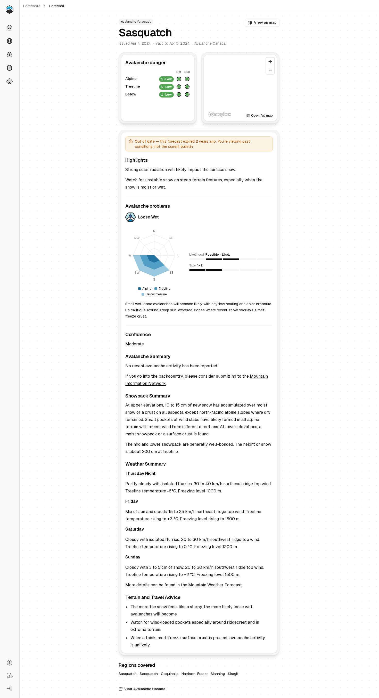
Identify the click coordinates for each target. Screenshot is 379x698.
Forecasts (31, 6)
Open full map (262, 115)
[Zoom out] (270, 70)
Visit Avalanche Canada (144, 689)
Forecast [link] (56, 6)
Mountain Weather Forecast (215, 585)
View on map (265, 22)
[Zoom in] (270, 62)
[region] (240, 88)
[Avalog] (9, 9)
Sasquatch (128, 673)
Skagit (233, 673)
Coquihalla (169, 673)
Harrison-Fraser (195, 673)
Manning (218, 673)
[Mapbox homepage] (219, 114)
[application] (154, 255)
